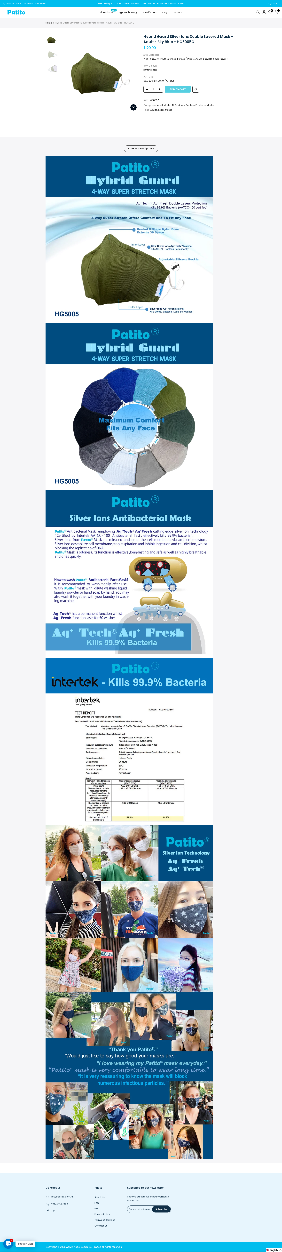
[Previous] (66, 73)
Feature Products (196, 105)
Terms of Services (104, 1220)
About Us (99, 1197)
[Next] (133, 73)
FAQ (164, 12)
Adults (153, 110)
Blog (96, 1208)
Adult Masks (164, 105)
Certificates (150, 12)
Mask (161, 110)
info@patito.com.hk (37, 3)
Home (49, 22)
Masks (210, 105)
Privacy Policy (102, 1214)
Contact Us (100, 1225)
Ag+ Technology (128, 12)
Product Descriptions (141, 148)
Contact (177, 12)
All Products (108, 11)
